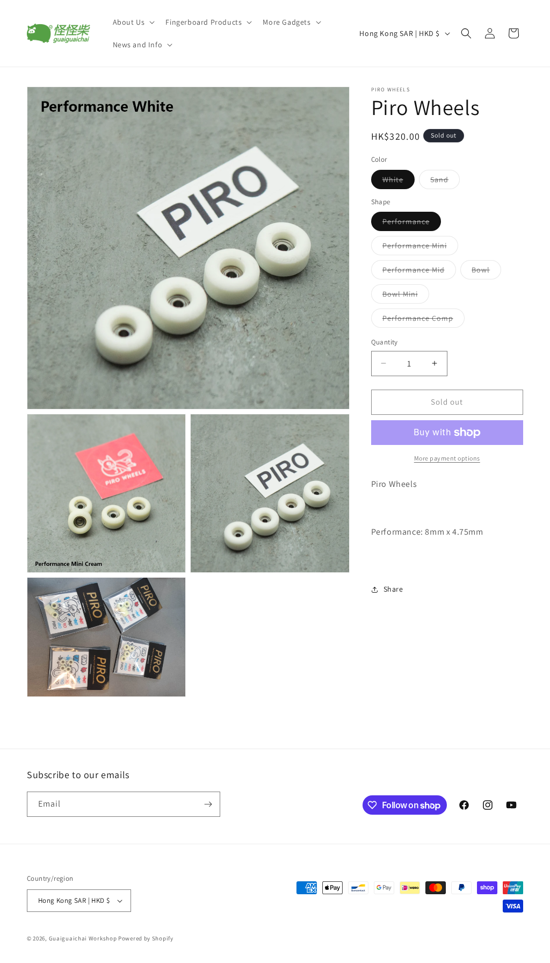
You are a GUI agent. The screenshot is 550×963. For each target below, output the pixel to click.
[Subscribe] (208, 804)
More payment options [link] (447, 458)
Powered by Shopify (145, 938)
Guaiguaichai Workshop (83, 938)
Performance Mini (420, 247)
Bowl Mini (405, 296)
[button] (133, 22)
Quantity (384, 342)
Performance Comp (423, 320)
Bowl (486, 271)
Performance (411, 223)
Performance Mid (419, 271)
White (398, 181)
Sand (445, 181)
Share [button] (393, 589)
